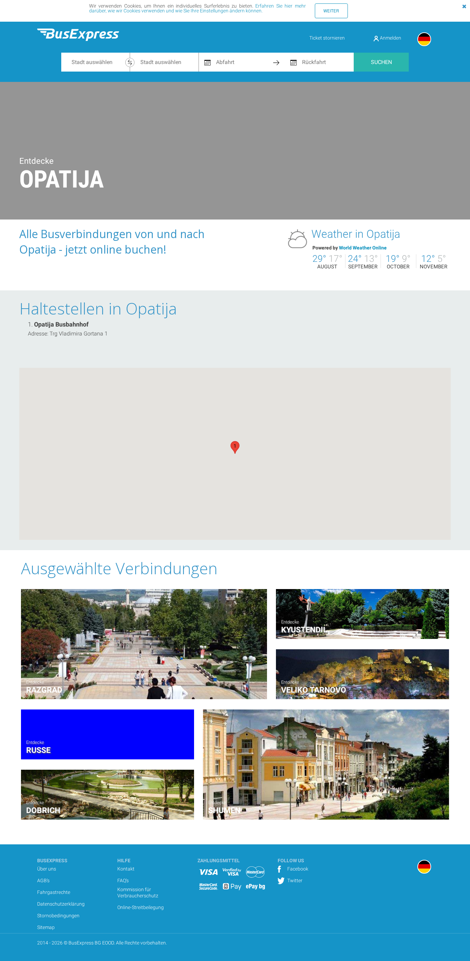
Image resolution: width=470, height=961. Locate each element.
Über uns (46, 869)
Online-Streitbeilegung (140, 907)
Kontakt (126, 869)
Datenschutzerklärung (61, 904)
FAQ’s (123, 880)
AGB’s (43, 880)
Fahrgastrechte (53, 892)
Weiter (331, 10)
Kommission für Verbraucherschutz (137, 892)
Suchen (381, 62)
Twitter (294, 880)
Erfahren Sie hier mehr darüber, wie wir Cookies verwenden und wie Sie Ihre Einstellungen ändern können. (197, 8)
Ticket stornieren (327, 38)
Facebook (297, 869)
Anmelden (390, 38)
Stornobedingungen (58, 915)
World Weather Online (363, 247)
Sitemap (46, 927)
